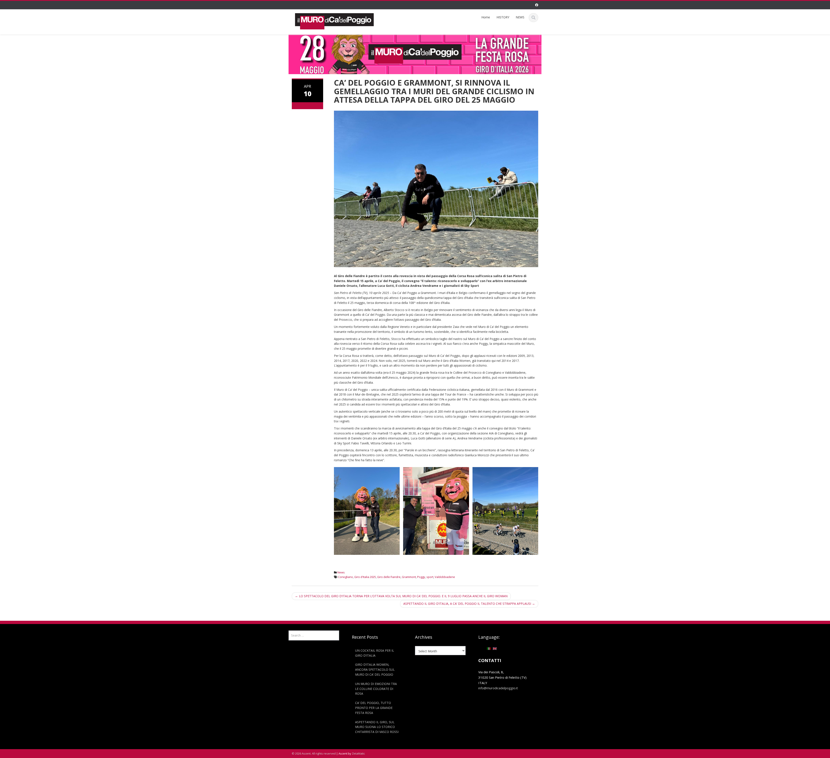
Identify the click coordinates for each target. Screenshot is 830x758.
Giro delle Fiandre (389, 577)
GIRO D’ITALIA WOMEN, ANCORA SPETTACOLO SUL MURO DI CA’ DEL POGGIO (375, 669)
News (341, 572)
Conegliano (345, 577)
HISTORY (502, 17)
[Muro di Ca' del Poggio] (334, 20)
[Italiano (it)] (489, 648)
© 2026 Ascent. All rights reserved (314, 753)
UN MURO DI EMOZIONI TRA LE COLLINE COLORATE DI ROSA (376, 689)
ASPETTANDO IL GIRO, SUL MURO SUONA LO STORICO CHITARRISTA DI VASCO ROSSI (377, 727)
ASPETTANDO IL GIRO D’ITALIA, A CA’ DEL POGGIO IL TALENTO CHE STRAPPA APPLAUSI (469, 604)
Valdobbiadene (445, 577)
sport (429, 577)
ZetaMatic (358, 753)
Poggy (421, 577)
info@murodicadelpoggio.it (498, 688)
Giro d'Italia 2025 (365, 577)
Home (485, 17)
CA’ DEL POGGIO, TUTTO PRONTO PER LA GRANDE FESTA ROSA (374, 708)
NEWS (520, 17)
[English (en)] (495, 648)
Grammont (409, 577)
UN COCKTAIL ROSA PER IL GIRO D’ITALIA (374, 652)
